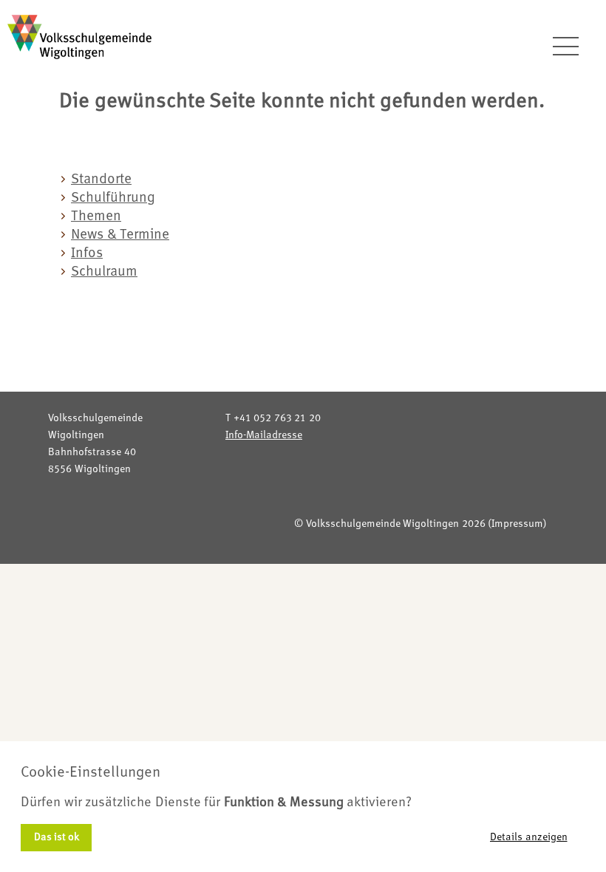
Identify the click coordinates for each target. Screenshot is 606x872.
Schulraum (104, 272)
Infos (87, 254)
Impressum (517, 524)
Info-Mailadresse (263, 435)
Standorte (101, 180)
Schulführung (113, 198)
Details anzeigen (529, 837)
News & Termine (120, 235)
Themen (96, 217)
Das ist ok (56, 837)
